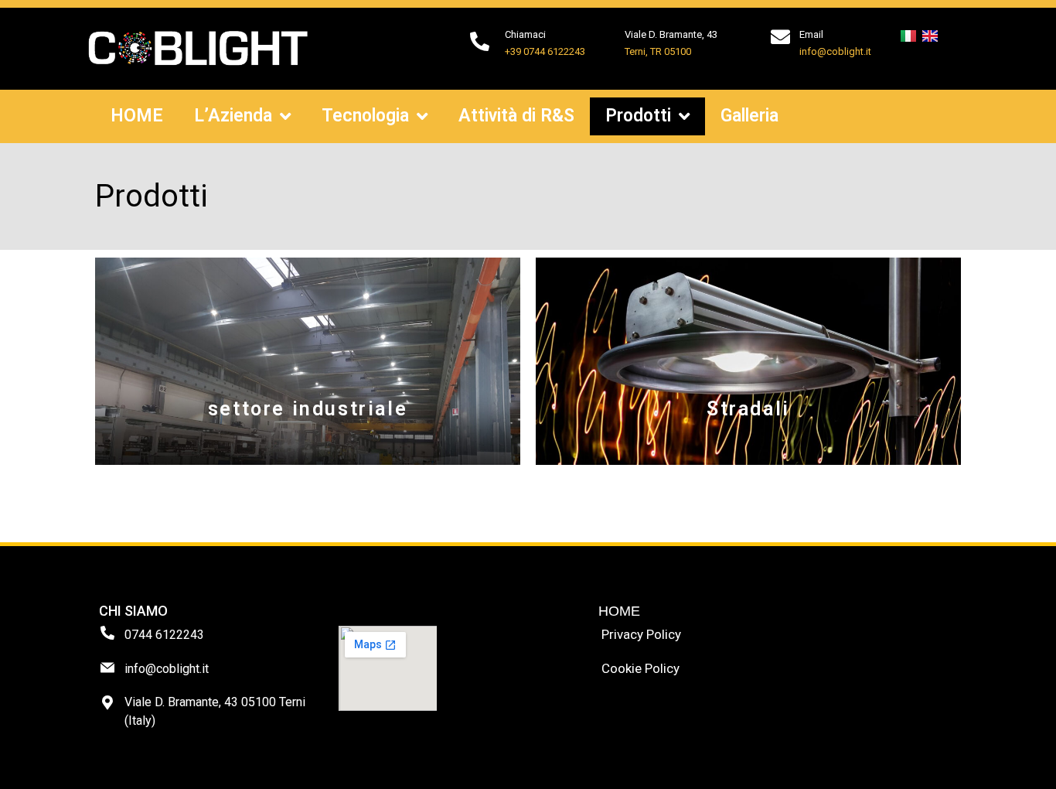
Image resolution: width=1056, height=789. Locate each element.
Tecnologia (365, 115)
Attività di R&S (516, 115)
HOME (137, 115)
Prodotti (638, 115)
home (619, 611)
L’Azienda (233, 115)
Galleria (749, 115)
